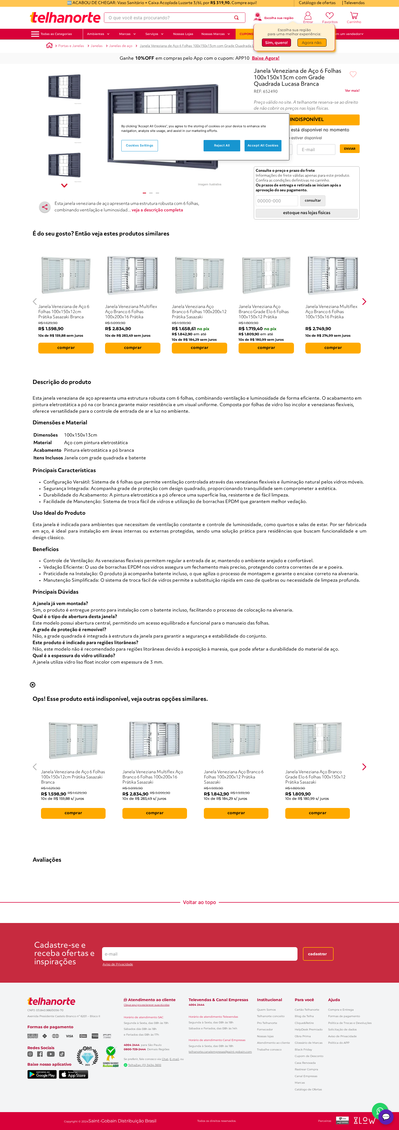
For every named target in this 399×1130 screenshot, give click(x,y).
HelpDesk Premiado (308, 1029)
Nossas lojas (265, 1036)
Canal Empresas (306, 1076)
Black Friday (303, 1049)
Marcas (300, 1082)
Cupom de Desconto (309, 1056)
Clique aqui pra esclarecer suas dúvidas (146, 1004)
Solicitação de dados (342, 1029)
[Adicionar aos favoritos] (353, 74)
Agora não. (312, 42)
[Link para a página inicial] (49, 46)
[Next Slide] (364, 301)
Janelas (97, 46)
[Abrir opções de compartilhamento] (44, 207)
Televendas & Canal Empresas (218, 1000)
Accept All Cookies (263, 145)
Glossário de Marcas (308, 1043)
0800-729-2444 (135, 1049)
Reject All (222, 145)
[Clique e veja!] (352, 92)
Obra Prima (303, 1036)
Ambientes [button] (95, 34)
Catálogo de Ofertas (308, 1089)
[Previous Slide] (35, 301)
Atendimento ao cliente (273, 1043)
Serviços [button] (151, 34)
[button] (56, 34)
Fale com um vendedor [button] (343, 34)
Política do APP (338, 1043)
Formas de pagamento (344, 1016)
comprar (66, 348)
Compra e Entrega (341, 1009)
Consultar (313, 200)
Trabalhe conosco (269, 1049)
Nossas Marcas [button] (213, 34)
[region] (201, 137)
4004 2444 (132, 1045)
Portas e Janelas (71, 46)
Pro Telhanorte (267, 1023)
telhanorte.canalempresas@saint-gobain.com (220, 1051)
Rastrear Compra (306, 1069)
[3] (157, 193)
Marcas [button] (125, 34)
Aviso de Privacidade (118, 964)
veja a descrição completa (157, 210)
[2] (151, 193)
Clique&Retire (304, 1023)
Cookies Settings (139, 145)
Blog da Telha (304, 1016)
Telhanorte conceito (270, 1016)
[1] (144, 193)
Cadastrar (317, 953)
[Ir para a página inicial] (65, 18)
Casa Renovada (305, 1063)
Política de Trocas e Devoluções (350, 1023)
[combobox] (174, 17)
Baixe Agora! (266, 58)
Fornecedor (265, 1029)
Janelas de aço (120, 46)
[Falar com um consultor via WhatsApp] (380, 1111)
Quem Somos (266, 1009)
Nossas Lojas (183, 34)
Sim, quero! (276, 42)
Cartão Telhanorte (307, 1009)
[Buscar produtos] (237, 18)
